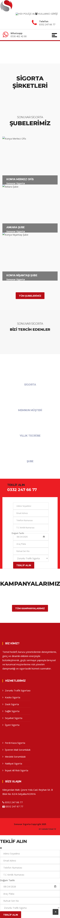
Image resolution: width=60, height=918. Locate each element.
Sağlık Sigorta (12, 711)
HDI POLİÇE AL (26, 13)
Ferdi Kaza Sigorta (15, 742)
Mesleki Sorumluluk (15, 756)
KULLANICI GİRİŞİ (48, 13)
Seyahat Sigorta (13, 718)
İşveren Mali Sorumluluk (17, 749)
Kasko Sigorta (12, 697)
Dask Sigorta (12, 704)
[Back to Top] (55, 912)
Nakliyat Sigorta (13, 763)
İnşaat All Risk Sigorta (16, 770)
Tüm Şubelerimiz (30, 295)
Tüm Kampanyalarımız (30, 608)
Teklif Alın (23, 565)
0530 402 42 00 (19, 36)
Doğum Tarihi (18, 533)
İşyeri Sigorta (12, 724)
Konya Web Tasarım (47, 829)
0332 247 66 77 (47, 24)
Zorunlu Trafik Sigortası (17, 690)
